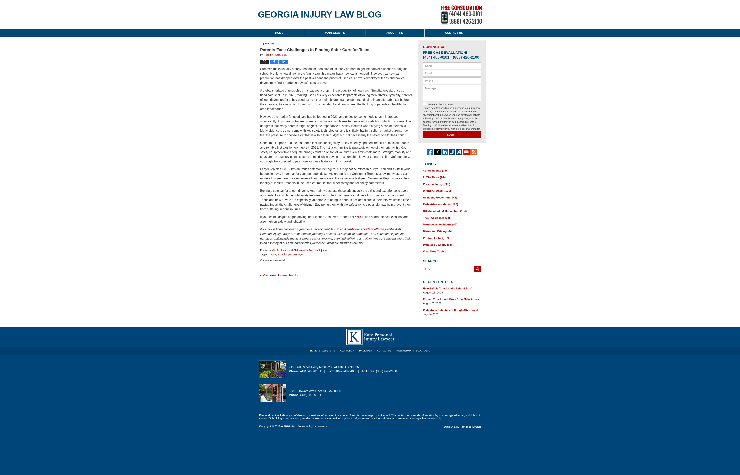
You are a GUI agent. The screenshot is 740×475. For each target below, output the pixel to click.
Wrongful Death (437, 190)
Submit (452, 134)
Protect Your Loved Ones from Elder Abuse (451, 299)
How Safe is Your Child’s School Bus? (448, 288)
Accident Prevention (440, 197)
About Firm (395, 32)
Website (326, 351)
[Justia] (452, 152)
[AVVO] (459, 152)
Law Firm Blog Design (462, 426)
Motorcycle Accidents (440, 224)
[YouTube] (466, 152)
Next (293, 275)
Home (279, 32)
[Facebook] (430, 152)
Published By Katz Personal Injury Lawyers (461, 15)
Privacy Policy (345, 351)
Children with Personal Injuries (310, 250)
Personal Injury (436, 184)
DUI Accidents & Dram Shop (445, 211)
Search (477, 269)
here (358, 217)
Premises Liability (437, 244)
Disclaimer (365, 351)
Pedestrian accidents (440, 204)
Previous (268, 275)
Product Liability (437, 238)
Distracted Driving (437, 231)
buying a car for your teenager (286, 254)
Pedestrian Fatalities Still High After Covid (450, 310)
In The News (435, 177)
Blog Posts (423, 351)
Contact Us (454, 32)
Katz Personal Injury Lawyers (309, 426)
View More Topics (434, 251)
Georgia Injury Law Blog (319, 17)
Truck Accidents (436, 217)
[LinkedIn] (444, 152)
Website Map (403, 351)
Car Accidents (280, 250)
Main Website (335, 32)
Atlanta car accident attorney (365, 229)
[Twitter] (437, 152)
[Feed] (473, 152)
